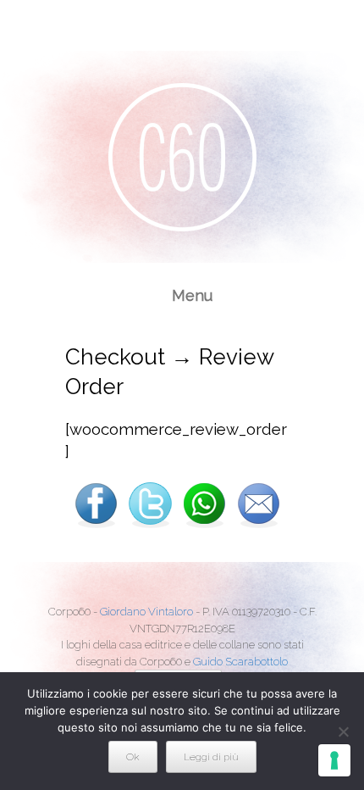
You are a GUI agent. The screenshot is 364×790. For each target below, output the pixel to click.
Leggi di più (211, 757)
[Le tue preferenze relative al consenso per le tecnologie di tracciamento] (334, 760)
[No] (342, 731)
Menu (192, 295)
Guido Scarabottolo (240, 661)
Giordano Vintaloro (146, 611)
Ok (133, 757)
